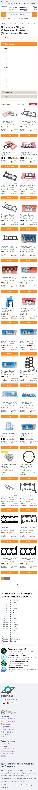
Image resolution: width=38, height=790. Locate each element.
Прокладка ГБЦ (6, 527)
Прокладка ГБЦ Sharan (9, 627)
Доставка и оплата (14, 4)
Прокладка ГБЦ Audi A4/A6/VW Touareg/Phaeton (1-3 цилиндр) (8, 153)
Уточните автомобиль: (6, 38)
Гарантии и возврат (8, 751)
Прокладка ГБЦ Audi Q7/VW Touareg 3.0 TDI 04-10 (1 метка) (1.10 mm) (27, 215)
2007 (5, 82)
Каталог (3, 756)
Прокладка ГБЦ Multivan (10, 618)
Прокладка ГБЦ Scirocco (10, 625)
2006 (5, 79)
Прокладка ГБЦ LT (8, 616)
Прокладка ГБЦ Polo (8, 623)
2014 (5, 60)
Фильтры (33, 104)
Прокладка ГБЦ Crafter (9, 608)
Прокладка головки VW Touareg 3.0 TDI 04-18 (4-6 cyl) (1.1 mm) (28, 559)
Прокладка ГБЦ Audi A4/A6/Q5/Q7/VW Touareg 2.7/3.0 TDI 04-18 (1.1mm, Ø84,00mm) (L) (9, 246)
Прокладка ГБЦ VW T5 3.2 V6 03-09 (28, 371)
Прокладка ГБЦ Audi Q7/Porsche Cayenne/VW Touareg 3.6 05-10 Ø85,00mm (28, 246)
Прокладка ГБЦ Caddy (9, 604)
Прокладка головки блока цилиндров (28, 278)
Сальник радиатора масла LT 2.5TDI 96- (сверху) (26, 465)
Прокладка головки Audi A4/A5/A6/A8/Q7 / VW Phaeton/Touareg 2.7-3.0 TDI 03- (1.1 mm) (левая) (9, 340)
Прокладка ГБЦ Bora (9, 602)
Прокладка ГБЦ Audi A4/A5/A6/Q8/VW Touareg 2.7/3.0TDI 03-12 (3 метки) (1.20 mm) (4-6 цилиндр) (28, 153)
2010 (5, 51)
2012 (5, 56)
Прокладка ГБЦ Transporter (11, 639)
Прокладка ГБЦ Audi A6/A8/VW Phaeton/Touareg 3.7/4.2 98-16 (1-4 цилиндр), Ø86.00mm (28, 434)
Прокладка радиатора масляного (8, 465)
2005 (5, 77)
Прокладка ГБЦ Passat (9, 621)
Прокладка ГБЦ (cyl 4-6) (28, 527)
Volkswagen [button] (7, 92)
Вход (35, 4)
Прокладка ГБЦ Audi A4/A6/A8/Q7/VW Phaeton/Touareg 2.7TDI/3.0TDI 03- (7, 309)
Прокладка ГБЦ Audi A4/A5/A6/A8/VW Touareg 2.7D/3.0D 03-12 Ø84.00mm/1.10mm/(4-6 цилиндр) (28, 309)
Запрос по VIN (6, 727)
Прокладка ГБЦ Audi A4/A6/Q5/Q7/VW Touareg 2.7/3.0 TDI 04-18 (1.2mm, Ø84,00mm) (9, 371)
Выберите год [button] (8, 44)
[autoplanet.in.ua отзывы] (8, 712)
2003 (5, 72)
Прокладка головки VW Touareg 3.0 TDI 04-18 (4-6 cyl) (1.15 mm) (9, 559)
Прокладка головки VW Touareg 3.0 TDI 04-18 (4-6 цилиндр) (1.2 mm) (9, 496)
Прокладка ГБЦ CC (8, 606)
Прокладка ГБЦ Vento (9, 641)
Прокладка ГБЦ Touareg (10, 635)
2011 (5, 53)
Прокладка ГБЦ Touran (9, 637)
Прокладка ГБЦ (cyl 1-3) (28, 496)
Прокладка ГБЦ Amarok (10, 600)
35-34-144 (17, 10)
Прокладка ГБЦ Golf (8, 612)
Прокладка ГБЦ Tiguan (9, 633)
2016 (5, 65)
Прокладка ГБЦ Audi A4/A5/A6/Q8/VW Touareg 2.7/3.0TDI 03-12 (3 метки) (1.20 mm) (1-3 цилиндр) (28, 184)
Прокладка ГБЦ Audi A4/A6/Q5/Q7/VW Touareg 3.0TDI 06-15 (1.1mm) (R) (9, 215)
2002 (5, 70)
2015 (5, 63)
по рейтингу (5, 104)
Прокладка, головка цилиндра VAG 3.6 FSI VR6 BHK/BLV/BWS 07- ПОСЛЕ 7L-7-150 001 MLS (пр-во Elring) (9, 278)
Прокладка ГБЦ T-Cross (10, 629)
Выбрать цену (9, 167)
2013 (5, 58)
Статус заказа (5, 744)
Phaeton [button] (6, 97)
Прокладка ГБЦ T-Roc (9, 631)
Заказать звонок (6, 724)
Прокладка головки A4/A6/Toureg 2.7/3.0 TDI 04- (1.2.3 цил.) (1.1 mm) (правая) (28, 340)
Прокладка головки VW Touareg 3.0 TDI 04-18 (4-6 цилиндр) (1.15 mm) (9, 184)
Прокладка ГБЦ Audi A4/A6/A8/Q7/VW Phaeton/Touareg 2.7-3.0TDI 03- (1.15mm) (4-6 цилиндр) (9, 121)
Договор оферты (7, 753)
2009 (5, 87)
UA (4, 1)
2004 (5, 75)
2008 (5, 84)
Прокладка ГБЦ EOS (8, 610)
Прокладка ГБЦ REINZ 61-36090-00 (9, 434)
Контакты (26, 4)
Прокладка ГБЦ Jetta (8, 614)
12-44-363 (17, 7)
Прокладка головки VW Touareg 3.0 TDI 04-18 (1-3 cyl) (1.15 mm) (9, 402)
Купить (9, 135)
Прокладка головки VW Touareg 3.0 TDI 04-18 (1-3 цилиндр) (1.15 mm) (28, 121)
